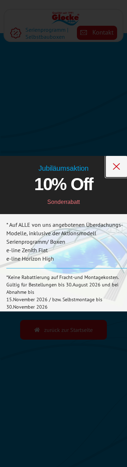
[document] (63, 233)
